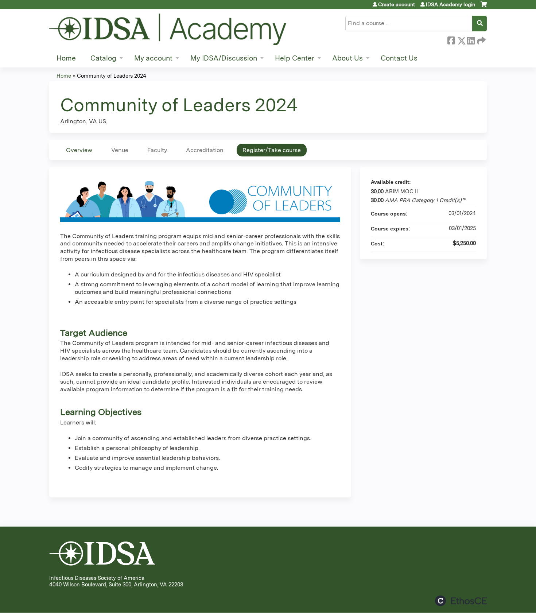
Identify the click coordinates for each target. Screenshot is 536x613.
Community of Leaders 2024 (111, 76)
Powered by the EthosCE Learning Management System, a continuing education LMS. (461, 600)
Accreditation (205, 150)
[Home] (167, 29)
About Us (347, 58)
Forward (480, 39)
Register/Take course (271, 150)
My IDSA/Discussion (223, 58)
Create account (396, 4)
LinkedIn (470, 39)
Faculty (157, 150)
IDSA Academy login (450, 4)
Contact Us (399, 58)
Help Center (294, 58)
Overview (79, 150)
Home (66, 58)
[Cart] (484, 7)
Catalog (103, 58)
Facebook (451, 39)
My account (153, 58)
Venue (119, 150)
